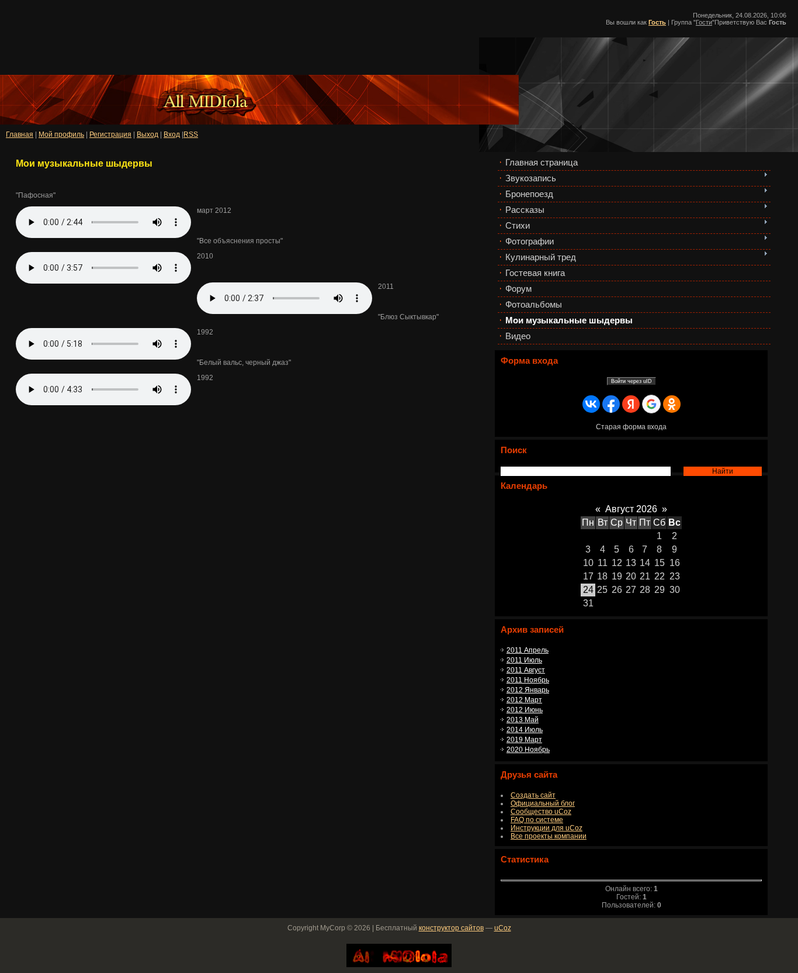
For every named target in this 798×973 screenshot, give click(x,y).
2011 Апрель (527, 650)
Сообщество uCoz (541, 812)
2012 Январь (527, 690)
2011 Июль (524, 660)
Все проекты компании (549, 836)
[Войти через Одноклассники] (672, 404)
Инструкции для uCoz (546, 828)
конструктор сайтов (451, 928)
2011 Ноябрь (527, 680)
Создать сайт (533, 795)
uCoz (502, 928)
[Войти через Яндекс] (631, 404)
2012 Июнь (524, 710)
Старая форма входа (631, 427)
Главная (19, 134)
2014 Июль (524, 730)
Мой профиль (61, 134)
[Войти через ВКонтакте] (591, 404)
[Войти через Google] (651, 404)
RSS (190, 134)
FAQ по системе (537, 820)
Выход (147, 134)
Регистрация (110, 134)
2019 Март (524, 740)
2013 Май (522, 720)
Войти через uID (631, 381)
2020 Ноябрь (528, 750)
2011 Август (525, 670)
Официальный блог (543, 803)
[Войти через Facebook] (611, 404)
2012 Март (524, 700)
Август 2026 (631, 509)
